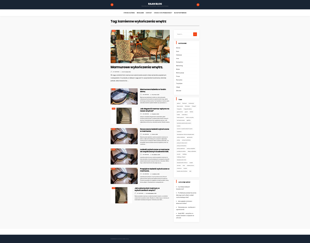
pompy (178, 140)
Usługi (178, 87)
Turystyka (179, 83)
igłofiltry (189, 120)
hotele (178, 114)
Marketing (179, 65)
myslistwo (179, 131)
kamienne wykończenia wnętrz (184, 123)
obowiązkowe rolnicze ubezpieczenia (185, 134)
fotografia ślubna (188, 109)
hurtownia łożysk (181, 120)
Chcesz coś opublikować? (163, 13)
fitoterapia (187, 106)
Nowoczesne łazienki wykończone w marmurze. (154, 130)
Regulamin (140, 13)
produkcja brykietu (181, 151)
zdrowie (179, 165)
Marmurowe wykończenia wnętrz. (137, 67)
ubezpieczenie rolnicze (182, 162)
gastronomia (180, 111)
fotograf (194, 106)
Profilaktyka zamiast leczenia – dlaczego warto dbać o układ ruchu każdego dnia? (186, 195)
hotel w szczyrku (190, 117)
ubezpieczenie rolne (181, 159)
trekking (184, 154)
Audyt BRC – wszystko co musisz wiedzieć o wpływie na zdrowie (185, 216)
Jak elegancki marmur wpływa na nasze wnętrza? (154, 109)
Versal (127, 238)
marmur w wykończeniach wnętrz (184, 128)
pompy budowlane (186, 140)
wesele (191, 162)
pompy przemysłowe (181, 145)
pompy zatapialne (191, 148)
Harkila (191, 111)
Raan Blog (155, 4)
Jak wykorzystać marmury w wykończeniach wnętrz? (147, 189)
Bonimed (184, 103)
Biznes (178, 48)
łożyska (185, 168)
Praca (178, 76)
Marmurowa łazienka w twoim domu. (153, 90)
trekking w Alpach (181, 157)
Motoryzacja (180, 73)
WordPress (120, 238)
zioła (184, 165)
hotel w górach (180, 117)
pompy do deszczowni (182, 143)
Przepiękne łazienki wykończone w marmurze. (154, 170)
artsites (117, 71)
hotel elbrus (184, 114)
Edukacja (179, 55)
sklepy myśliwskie (192, 151)
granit (186, 111)
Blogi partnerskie (180, 13)
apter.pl (178, 103)
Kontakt (149, 13)
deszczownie (180, 106)
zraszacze (179, 168)
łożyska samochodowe (182, 171)
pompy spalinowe (181, 148)
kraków (178, 126)
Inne (177, 58)
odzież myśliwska (181, 137)
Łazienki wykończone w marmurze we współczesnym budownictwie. (154, 150)
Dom (113, 30)
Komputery (179, 62)
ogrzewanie (189, 137)
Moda (178, 69)
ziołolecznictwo (190, 165)
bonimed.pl (191, 103)
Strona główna (129, 13)
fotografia (179, 109)
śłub (190, 171)
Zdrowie (178, 90)
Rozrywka (179, 80)
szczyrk (178, 154)
